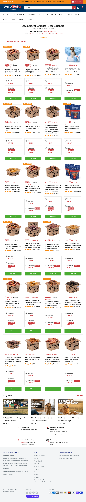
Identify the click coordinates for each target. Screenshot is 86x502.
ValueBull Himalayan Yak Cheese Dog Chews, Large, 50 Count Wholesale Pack (12, 187)
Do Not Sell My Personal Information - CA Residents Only (43, 481)
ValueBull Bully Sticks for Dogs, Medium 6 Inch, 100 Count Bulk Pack (12, 71)
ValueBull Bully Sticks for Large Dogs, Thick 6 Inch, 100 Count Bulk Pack (52, 70)
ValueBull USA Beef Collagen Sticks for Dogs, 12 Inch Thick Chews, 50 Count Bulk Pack (13, 360)
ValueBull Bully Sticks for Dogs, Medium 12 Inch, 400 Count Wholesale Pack (52, 246)
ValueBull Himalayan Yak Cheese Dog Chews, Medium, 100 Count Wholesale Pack (72, 245)
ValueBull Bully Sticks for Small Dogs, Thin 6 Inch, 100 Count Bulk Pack (33, 71)
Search (36, 458)
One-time (11, 81)
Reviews (36, 464)
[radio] (6, 81)
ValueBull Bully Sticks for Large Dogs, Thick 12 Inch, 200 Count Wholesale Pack (52, 359)
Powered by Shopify (8, 491)
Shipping (36, 477)
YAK (68, 14)
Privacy (36, 472)
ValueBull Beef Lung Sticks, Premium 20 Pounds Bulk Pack (32, 128)
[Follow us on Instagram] (33, 493)
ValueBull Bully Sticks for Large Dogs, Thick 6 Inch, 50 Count (72, 187)
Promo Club (78, 2)
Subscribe (73, 90)
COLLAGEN (50, 14)
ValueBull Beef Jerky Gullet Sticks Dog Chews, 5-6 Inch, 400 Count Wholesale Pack (33, 245)
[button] (9, 75)
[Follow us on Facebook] (27, 493)
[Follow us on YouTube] (37, 493)
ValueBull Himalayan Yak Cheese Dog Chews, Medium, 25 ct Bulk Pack (33, 302)
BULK (40, 14)
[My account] (78, 8)
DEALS (30, 19)
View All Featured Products (16, 42)
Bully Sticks (42, 34)
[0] (81, 8)
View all (80, 396)
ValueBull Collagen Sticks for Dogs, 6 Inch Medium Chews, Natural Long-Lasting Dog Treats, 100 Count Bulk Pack (53, 188)
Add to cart (13, 98)
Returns (36, 474)
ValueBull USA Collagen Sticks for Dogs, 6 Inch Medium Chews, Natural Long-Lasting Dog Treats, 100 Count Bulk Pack (52, 129)
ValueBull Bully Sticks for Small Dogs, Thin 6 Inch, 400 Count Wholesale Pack (53, 303)
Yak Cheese (49, 34)
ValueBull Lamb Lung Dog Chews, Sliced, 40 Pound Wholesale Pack (71, 359)
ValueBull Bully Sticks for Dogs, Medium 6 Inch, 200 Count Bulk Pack (12, 303)
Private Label (38, 461)
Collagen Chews (33, 34)
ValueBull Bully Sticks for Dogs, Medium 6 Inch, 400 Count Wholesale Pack (32, 188)
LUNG (5, 19)
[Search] (74, 7)
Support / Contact (39, 466)
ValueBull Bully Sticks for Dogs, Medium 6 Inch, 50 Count (71, 128)
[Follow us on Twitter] (30, 493)
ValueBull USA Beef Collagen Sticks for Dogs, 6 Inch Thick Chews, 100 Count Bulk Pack (72, 302)
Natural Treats (59, 34)
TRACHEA (13, 19)
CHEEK (77, 14)
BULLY (61, 14)
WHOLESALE (18, 14)
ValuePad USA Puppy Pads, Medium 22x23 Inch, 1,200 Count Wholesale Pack (72, 70)
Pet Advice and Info (39, 455)
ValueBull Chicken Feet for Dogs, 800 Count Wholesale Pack (32, 359)
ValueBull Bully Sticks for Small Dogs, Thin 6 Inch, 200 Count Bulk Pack (13, 246)
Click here (24, 442)
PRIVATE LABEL (31, 14)
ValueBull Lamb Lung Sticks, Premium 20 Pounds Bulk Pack (13, 128)
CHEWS (21, 19)
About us (36, 469)
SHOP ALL (6, 14)
